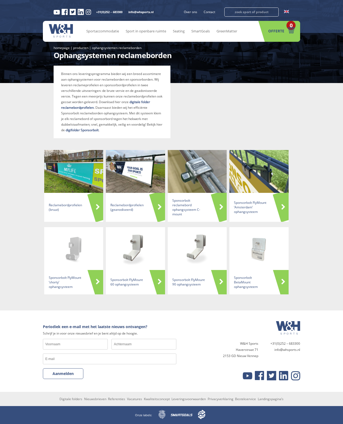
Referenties (116, 399)
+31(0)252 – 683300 (109, 12)
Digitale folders (70, 399)
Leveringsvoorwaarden (189, 399)
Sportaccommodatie (102, 31)
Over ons (190, 12)
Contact (209, 12)
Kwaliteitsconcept (157, 399)
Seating (179, 31)
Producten (80, 48)
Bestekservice (245, 399)
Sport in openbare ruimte (146, 31)
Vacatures (134, 399)
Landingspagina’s (271, 399)
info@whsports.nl (141, 12)
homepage (62, 48)
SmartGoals (200, 31)
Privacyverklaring (220, 399)
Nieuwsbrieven (95, 399)
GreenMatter (227, 31)
